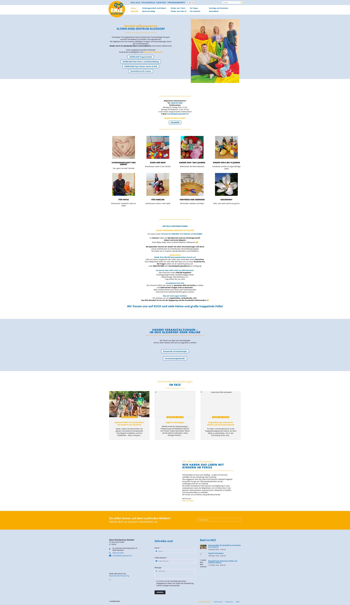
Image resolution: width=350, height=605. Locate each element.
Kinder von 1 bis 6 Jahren (192, 162)
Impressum (229, 602)
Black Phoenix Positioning (119, 576)
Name (158, 548)
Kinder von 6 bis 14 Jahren (226, 162)
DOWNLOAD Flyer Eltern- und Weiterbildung (141, 62)
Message (158, 567)
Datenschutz (218, 602)
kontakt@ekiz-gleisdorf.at (122, 556)
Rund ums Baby (148, 11)
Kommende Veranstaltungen (175, 351)
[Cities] (192, 2)
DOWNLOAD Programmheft (141, 57)
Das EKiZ (135, 2)
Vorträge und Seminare (218, 8)
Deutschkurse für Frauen (140, 71)
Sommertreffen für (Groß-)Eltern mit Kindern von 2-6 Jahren (129, 423)
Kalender (134, 11)
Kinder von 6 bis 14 (178, 11)
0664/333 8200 (187, 501)
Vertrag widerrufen (204, 602)
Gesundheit (214, 11)
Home (133, 8)
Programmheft (176, 2)
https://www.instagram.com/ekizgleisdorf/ (190, 2)
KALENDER (175, 122)
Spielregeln (148, 2)
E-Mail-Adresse (161, 558)
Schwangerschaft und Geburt (124, 163)
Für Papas (194, 8)
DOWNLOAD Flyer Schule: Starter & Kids (140, 66)
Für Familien (195, 11)
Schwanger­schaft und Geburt (154, 8)
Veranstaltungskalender (175, 358)
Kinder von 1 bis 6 (178, 8)
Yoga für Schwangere (175, 422)
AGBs (237, 602)
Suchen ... (240, 2)
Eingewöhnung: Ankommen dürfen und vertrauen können (220, 423)
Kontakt (161, 2)
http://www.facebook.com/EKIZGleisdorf (187, 2)
